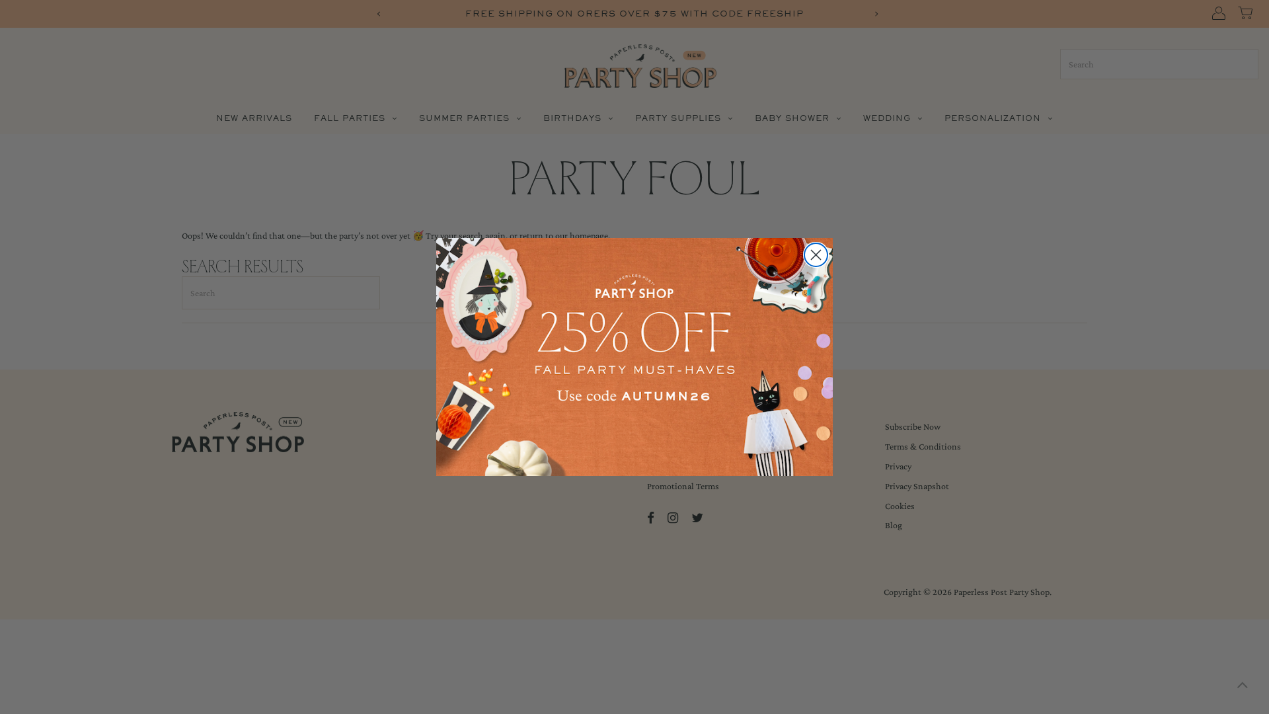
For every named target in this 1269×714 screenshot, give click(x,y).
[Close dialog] (815, 254)
